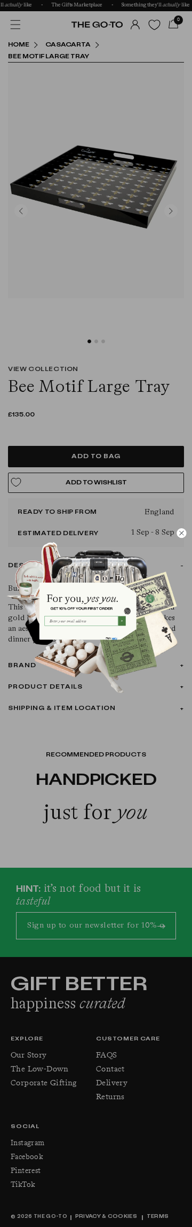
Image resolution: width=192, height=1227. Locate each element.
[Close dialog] (181, 533)
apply (114, 637)
